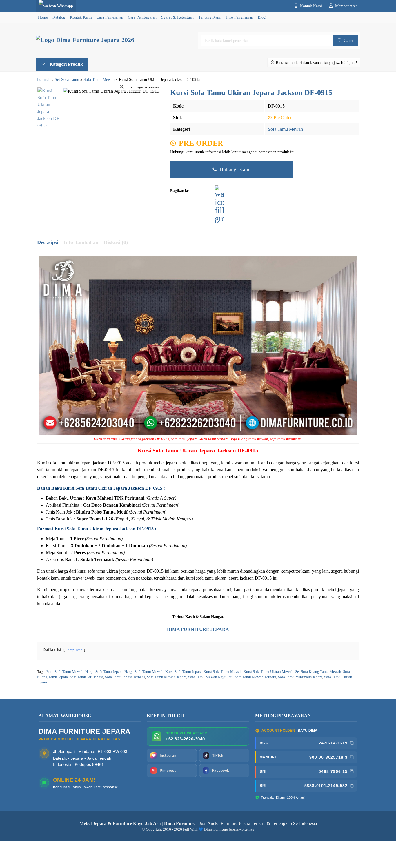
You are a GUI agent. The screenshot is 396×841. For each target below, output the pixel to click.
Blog (262, 17)
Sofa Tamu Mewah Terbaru (255, 677)
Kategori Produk (65, 64)
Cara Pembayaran (142, 17)
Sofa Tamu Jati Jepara (86, 677)
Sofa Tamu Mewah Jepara (166, 677)
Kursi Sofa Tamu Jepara (183, 672)
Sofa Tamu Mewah (285, 129)
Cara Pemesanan (110, 17)
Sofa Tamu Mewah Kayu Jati (210, 677)
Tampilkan (74, 650)
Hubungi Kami (234, 169)
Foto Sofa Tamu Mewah (64, 672)
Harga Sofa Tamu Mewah (144, 672)
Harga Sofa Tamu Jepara (104, 672)
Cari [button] (347, 40)
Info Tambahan (81, 242)
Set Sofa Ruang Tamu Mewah (318, 672)
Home (43, 17)
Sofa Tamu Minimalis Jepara (300, 677)
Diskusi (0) (116, 242)
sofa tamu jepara (184, 439)
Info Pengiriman (239, 17)
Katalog (58, 17)
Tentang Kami (209, 17)
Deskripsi (47, 242)
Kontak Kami (81, 17)
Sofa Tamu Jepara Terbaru (125, 677)
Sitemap (247, 829)
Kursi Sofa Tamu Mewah (223, 672)
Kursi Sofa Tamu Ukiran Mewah (268, 672)
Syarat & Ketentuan (177, 17)
